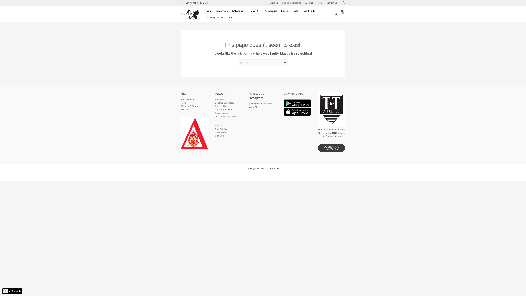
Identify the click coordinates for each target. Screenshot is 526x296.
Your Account (187, 99)
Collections (220, 132)
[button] (245, 11)
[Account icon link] (343, 3)
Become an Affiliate (224, 103)
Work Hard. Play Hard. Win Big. (331, 148)
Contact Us (220, 106)
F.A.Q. (183, 103)
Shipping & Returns (190, 106)
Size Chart (186, 109)
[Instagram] (182, 3)
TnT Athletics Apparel (225, 116)
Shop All (219, 125)
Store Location (222, 113)
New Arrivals (221, 129)
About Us (219, 99)
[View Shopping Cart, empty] (343, 14)
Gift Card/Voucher (224, 109)
